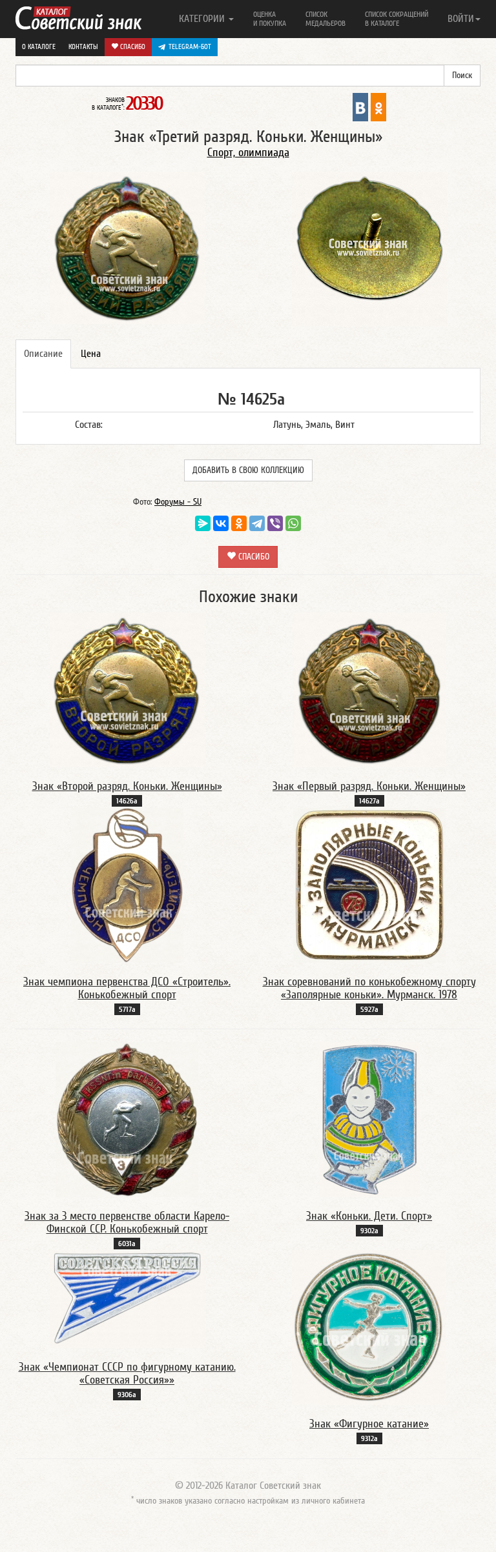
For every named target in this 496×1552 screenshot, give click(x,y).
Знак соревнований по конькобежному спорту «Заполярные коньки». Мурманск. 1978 (369, 988)
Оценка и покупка (269, 19)
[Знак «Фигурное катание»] (369, 1327)
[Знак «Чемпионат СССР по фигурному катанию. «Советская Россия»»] (127, 1298)
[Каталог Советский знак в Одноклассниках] (378, 106)
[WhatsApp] (293, 523)
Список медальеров (325, 19)
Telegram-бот (190, 47)
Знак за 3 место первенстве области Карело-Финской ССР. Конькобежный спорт (127, 1222)
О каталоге (39, 47)
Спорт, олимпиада (248, 152)
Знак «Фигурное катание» (369, 1424)
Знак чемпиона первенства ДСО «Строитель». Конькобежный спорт (127, 988)
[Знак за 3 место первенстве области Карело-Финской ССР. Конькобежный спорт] (127, 1119)
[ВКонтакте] (221, 523)
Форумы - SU (178, 502)
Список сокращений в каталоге (396, 19)
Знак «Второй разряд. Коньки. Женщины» (127, 786)
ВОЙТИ (461, 19)
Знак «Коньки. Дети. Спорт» (369, 1216)
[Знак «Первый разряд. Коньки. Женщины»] (369, 689)
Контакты (83, 47)
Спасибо (131, 47)
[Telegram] (257, 523)
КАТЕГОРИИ (203, 19)
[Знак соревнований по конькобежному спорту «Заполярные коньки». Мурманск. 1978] (369, 885)
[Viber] (275, 523)
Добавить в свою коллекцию (248, 470)
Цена (91, 353)
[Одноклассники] (239, 523)
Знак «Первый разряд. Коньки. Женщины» (369, 786)
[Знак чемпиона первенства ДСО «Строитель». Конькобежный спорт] (127, 885)
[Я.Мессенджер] (203, 523)
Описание (43, 353)
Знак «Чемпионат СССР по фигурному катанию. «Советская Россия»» (127, 1373)
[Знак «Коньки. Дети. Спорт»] (369, 1119)
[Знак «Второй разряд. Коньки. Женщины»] (127, 689)
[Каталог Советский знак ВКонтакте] (360, 106)
